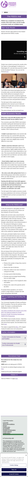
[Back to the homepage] (4, 4)
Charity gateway (7, 431)
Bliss (17, 327)
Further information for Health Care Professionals (11, 344)
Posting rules (6, 427)
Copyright (5, 422)
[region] (14, 465)
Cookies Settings (14, 465)
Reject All (14, 469)
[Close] (26, 455)
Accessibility (6, 428)
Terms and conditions (9, 424)
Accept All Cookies (14, 474)
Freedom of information (9, 430)
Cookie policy (6, 433)
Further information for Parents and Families (11, 337)
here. (5, 324)
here (7, 71)
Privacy (5, 425)
